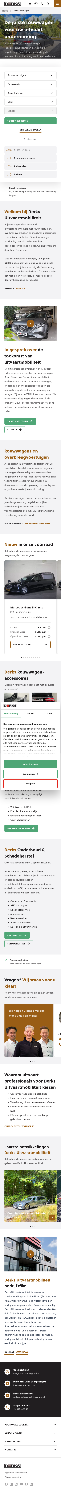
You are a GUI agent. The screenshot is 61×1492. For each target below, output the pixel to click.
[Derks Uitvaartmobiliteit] (26, 1484)
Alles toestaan (30, 764)
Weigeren (30, 783)
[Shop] (30, 3)
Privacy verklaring (12, 1476)
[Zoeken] (48, 4)
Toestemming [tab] (11, 713)
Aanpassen (29, 774)
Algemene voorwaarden (15, 1472)
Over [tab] (50, 713)
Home (5, 11)
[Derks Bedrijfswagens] (12, 3)
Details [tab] (30, 713)
